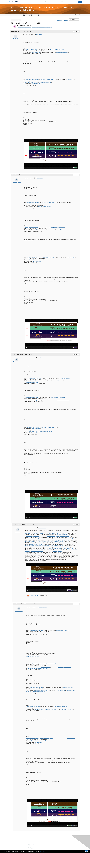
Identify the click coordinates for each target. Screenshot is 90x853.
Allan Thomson (16, 361)
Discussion (21, 14)
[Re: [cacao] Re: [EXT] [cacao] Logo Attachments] (17, 27)
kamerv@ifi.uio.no (35, 52)
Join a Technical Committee (51, 845)
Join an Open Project (49, 843)
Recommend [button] (76, 31)
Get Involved (48, 841)
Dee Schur (17, 532)
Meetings (29, 14)
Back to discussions (16, 20)
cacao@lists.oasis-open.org (30, 49)
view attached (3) (42, 528)
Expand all (59, 20)
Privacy (64, 843)
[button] (31, 2)
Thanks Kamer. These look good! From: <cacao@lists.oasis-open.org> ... (35, 27)
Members (36, 14)
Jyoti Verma (15, 38)
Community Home (12, 14)
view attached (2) (43, 607)
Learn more (42, 851)
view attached (39, 34)
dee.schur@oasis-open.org (62, 630)
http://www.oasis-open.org (32, 656)
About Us (65, 841)
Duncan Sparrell (17, 182)
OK (87, 851)
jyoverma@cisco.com (30, 203)
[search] (62, 2)
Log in (79, 1)
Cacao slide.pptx (35, 595)
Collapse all (65, 20)
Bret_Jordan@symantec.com (57, 49)
